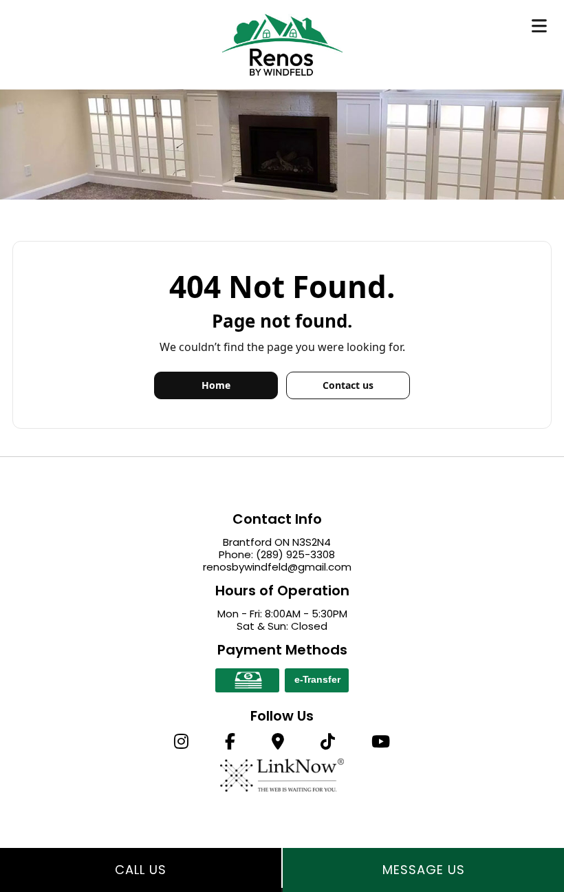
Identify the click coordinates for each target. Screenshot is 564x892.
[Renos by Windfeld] (282, 44)
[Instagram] (181, 744)
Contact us (348, 385)
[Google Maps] (277, 744)
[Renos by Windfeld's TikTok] (328, 744)
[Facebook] (230, 744)
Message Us (423, 869)
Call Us (140, 869)
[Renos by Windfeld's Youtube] (381, 744)
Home (216, 385)
